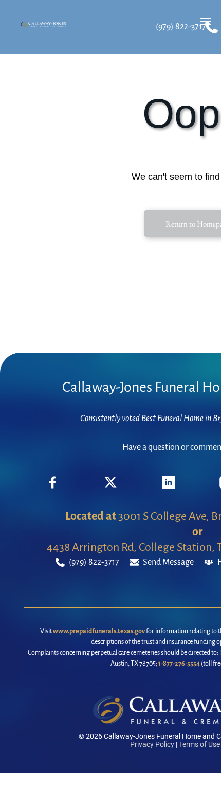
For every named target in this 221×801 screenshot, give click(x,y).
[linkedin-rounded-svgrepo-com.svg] (168, 486)
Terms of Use (199, 744)
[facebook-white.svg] (53, 490)
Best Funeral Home (172, 418)
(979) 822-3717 (181, 26)
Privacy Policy (152, 744)
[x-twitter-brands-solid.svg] (110, 486)
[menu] (205, 21)
